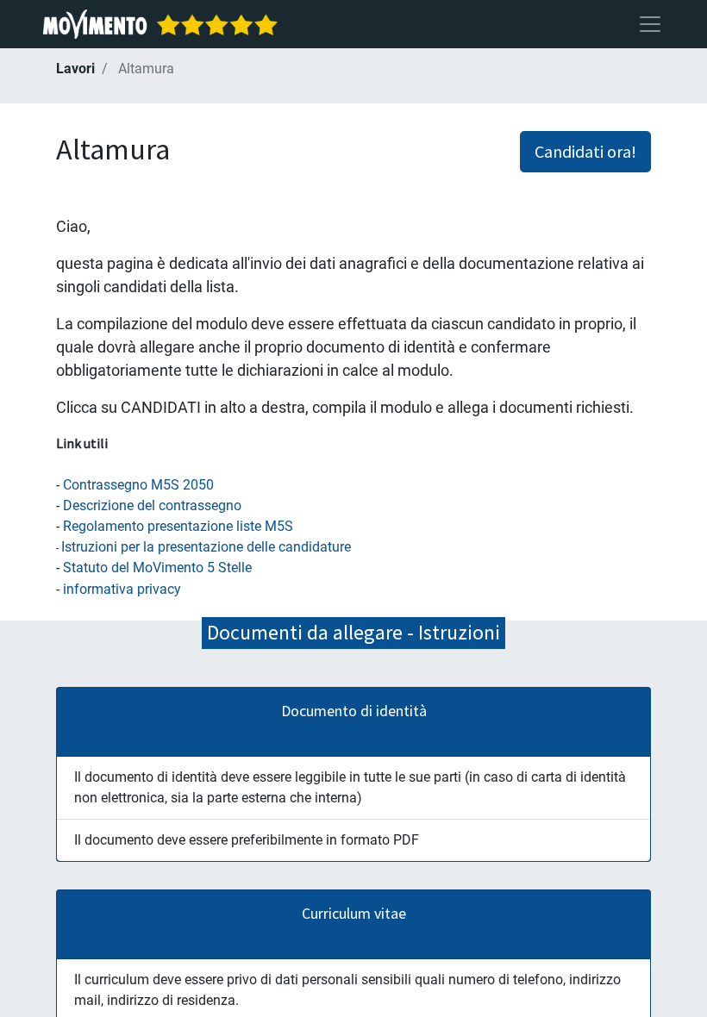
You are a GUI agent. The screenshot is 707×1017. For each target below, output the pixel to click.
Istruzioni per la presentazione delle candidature (206, 547)
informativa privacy (122, 589)
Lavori (75, 68)
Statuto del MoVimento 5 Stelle (157, 567)
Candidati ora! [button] (585, 151)
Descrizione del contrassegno (152, 505)
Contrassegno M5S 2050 (138, 485)
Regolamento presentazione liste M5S (178, 526)
